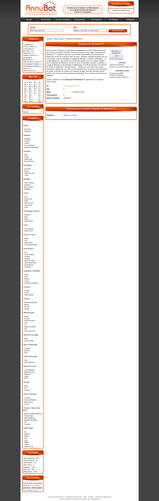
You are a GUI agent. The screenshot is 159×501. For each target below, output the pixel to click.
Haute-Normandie (30, 356)
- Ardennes (27, 215)
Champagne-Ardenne (31, 211)
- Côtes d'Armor (28, 183)
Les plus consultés (63, 20)
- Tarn (25, 329)
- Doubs (26, 238)
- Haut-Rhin (27, 131)
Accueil (29, 20)
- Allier (25, 155)
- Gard (25, 277)
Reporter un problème (117, 65)
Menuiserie (27, 53)
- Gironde (26, 141)
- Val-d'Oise (27, 267)
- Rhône (26, 442)
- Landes (26, 143)
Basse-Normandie (30, 345)
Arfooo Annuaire (59, 497)
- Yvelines (26, 256)
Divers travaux (28, 70)
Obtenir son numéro (70, 115)
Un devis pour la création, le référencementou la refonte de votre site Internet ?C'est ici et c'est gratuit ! (82, 10)
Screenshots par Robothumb (74, 497)
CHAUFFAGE (28, 483)
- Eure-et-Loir (27, 199)
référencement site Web (80, 499)
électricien (35, 490)
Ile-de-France (28, 249)
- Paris (25, 252)
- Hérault (26, 279)
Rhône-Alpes (28, 428)
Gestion (26, 112)
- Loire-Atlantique (29, 370)
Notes (49, 92)
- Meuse (26, 304)
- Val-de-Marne (28, 265)
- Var (25, 422)
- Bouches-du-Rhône (30, 420)
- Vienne (26, 404)
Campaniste (27, 44)
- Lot (24, 325)
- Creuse (26, 293)
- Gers (25, 322)
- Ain (24, 432)
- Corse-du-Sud (28, 229)
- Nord (25, 339)
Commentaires (52, 95)
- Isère (25, 438)
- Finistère (26, 185)
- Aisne (25, 386)
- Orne (25, 352)
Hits (48, 89)
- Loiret (25, 207)
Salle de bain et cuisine (31, 62)
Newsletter (91, 497)
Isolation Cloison (29, 55)
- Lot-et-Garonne (28, 145)
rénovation (37, 487)
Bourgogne (27, 165)
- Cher (25, 197)
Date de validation (53, 98)
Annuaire (49, 39)
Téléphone (50, 115)
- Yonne (26, 175)
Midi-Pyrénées (28, 313)
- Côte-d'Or (27, 169)
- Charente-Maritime (30, 400)
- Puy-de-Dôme (28, 161)
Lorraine (26, 299)
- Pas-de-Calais (28, 341)
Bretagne (26, 179)
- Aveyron (26, 318)
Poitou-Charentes (30, 394)
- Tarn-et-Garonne (29, 331)
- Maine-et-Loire (28, 372)
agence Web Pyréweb (94, 499)
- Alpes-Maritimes (29, 418)
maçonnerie (37, 485)
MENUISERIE (38, 483)
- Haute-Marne (28, 221)
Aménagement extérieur (31, 66)
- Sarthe (26, 376)
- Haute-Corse (28, 231)
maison (32, 485)
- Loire (25, 440)
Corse (25, 225)
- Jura (25, 240)
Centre (26, 193)
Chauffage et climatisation (27, 59)
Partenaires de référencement (103, 497)
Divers (25, 68)
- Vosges (26, 309)
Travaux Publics (28, 46)
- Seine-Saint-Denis (29, 263)
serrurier (25, 490)
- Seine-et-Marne (29, 254)
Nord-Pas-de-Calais (31, 335)
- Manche (26, 350)
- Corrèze (26, 290)
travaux (30, 490)
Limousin (26, 287)
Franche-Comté (29, 235)
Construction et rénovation (28, 50)
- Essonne (26, 259)
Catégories (130, 20)
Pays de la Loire (29, 366)
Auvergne (27, 151)
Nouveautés (46, 20)
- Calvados (27, 348)
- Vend (25, 378)
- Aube (25, 217)
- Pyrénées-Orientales (30, 283)
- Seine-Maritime (28, 362)
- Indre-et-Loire (28, 203)
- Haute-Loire (27, 159)
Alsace (26, 125)
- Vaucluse (26, 424)
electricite (26, 485)
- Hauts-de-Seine (29, 261)
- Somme (26, 390)
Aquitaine (26, 135)
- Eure (25, 360)
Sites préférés (79, 20)
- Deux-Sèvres (28, 402)
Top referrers (113, 20)
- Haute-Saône (28, 243)
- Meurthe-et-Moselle (30, 302)
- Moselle (26, 307)
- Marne (26, 219)
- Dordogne (27, 139)
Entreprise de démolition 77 (75, 39)
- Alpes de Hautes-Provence (32, 414)
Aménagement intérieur (31, 64)
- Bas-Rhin (26, 129)
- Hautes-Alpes (28, 416)
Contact (85, 497)
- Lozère (26, 281)
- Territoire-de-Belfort (30, 245)
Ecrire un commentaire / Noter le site (121, 67)
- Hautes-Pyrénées (29, 327)
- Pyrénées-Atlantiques (31, 147)
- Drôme (26, 436)
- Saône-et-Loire (28, 173)
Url (48, 86)
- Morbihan (26, 189)
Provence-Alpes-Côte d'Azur (31, 409)
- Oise (25, 388)
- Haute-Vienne (28, 295)
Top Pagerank (96, 20)
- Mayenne (26, 374)
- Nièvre (26, 171)
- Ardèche (26, 434)
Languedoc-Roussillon (31, 271)
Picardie (26, 382)
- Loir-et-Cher (27, 205)
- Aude (25, 275)
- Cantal (26, 157)
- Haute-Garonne (28, 320)
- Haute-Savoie (28, 446)
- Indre (25, 201)
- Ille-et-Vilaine (28, 187)
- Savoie (26, 444)
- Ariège (26, 316)
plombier (27, 488)
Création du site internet (65, 499)
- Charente (26, 398)
